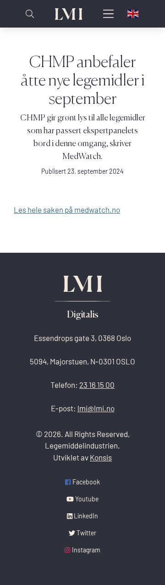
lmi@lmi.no (96, 408)
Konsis (101, 457)
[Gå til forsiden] (68, 14)
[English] (133, 13)
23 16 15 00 (97, 385)
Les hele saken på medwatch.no (67, 209)
